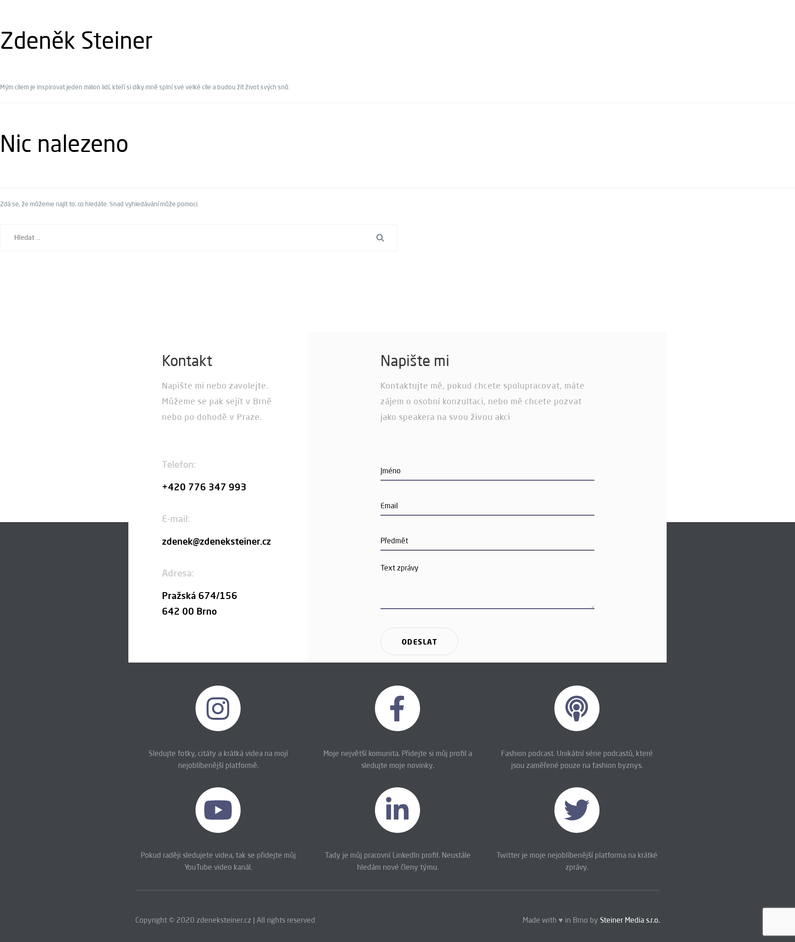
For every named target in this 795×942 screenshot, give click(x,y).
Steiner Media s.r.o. (630, 920)
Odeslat (420, 641)
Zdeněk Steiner (76, 40)
